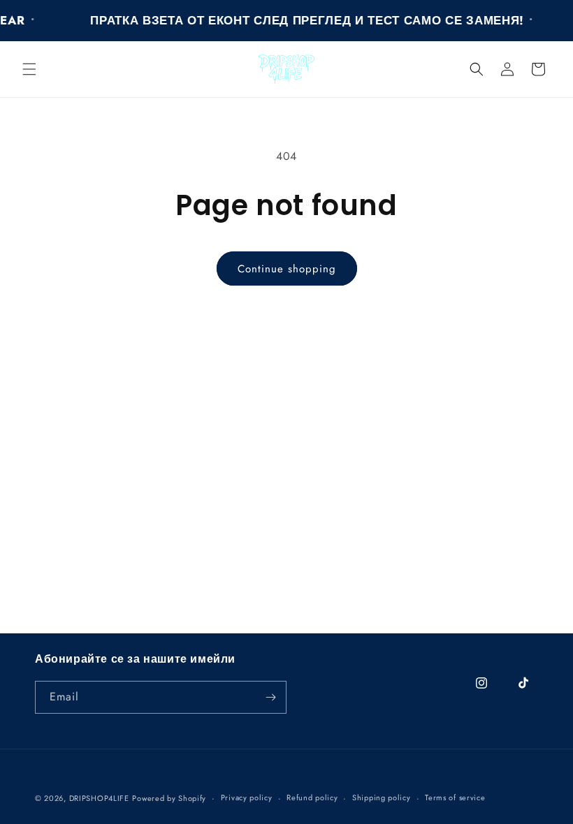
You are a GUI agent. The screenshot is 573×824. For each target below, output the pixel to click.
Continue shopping (287, 269)
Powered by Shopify (169, 798)
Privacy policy (247, 797)
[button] (29, 69)
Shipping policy (381, 797)
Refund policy (312, 797)
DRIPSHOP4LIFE (99, 798)
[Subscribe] (270, 697)
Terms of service (455, 797)
